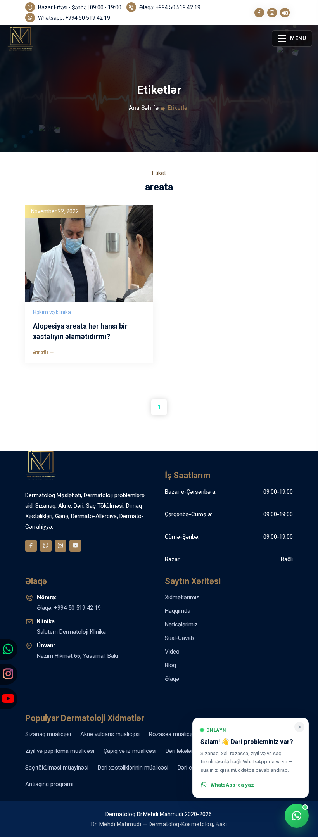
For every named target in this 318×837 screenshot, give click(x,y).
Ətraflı (41, 352)
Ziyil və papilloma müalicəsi (59, 750)
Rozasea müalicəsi (173, 734)
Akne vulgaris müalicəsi (110, 734)
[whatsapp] (46, 546)
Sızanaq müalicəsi (48, 734)
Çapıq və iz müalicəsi (130, 750)
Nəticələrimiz (181, 624)
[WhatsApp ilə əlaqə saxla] (297, 816)
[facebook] (259, 12)
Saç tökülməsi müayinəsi (56, 767)
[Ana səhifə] (37, 45)
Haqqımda (177, 610)
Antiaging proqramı (49, 784)
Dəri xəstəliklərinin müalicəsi (133, 767)
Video (172, 651)
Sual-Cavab (179, 638)
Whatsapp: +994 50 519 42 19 (73, 18)
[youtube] (75, 546)
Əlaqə (172, 678)
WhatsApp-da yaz (232, 785)
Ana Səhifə (144, 107)
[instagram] (272, 12)
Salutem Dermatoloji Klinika (71, 626)
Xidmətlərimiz (182, 597)
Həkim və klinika (52, 312)
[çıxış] (285, 12)
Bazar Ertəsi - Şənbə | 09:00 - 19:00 (79, 7)
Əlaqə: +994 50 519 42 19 (169, 7)
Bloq (170, 665)
